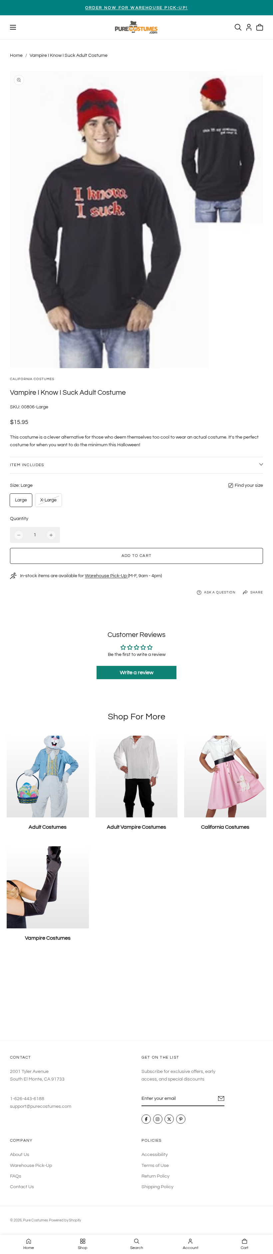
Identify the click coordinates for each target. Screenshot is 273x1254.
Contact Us (22, 1187)
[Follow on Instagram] (157, 1119)
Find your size (249, 485)
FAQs (15, 1176)
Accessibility (154, 1154)
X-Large (48, 501)
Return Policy (155, 1176)
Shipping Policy (157, 1187)
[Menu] (13, 27)
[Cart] (259, 27)
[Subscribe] (221, 1098)
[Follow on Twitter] (169, 1119)
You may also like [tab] (136, 996)
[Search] (238, 27)
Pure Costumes (35, 1220)
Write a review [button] (136, 672)
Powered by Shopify (65, 1220)
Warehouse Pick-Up (106, 576)
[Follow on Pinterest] (180, 1119)
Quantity (19, 518)
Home (16, 55)
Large (21, 500)
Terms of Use (155, 1165)
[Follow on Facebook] (146, 1119)
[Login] (248, 27)
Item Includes (27, 465)
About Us (19, 1154)
